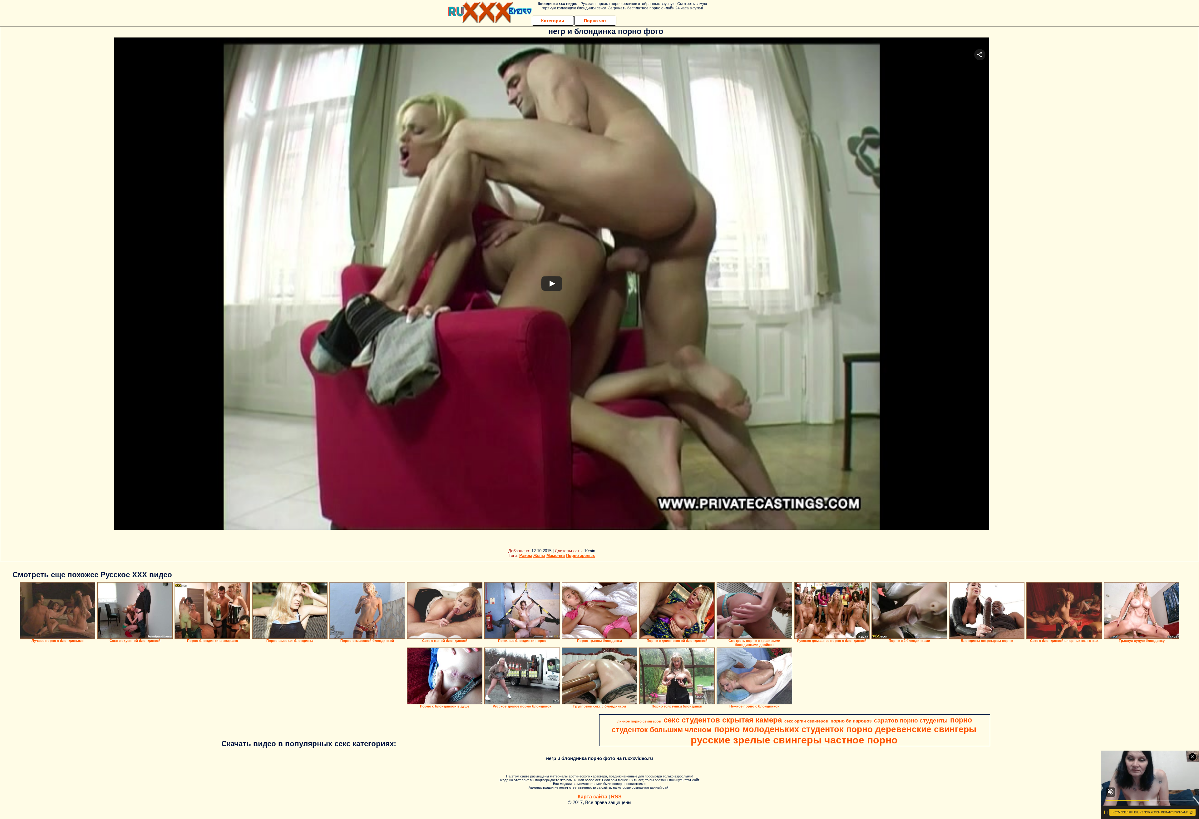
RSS (616, 796)
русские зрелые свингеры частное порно (794, 740)
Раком (525, 555)
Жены (539, 555)
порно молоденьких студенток (779, 729)
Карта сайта (592, 796)
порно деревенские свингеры (911, 729)
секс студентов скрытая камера (723, 720)
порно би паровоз (851, 720)
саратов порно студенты (911, 720)
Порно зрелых (580, 555)
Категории (552, 20)
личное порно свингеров (639, 721)
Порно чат (595, 20)
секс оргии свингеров (806, 721)
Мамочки (555, 555)
